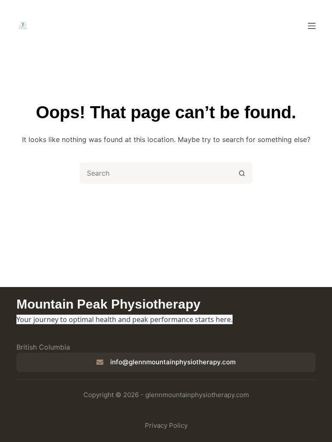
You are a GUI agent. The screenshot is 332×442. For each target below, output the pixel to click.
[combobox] (156, 173)
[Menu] (312, 26)
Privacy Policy (166, 425)
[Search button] (242, 173)
